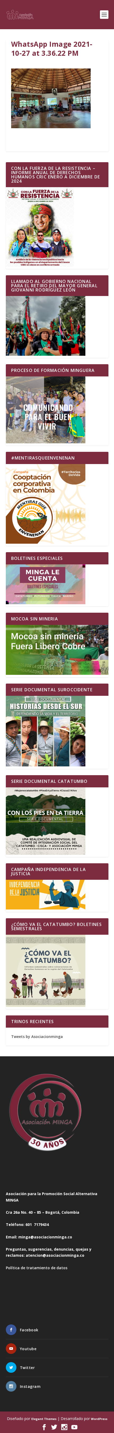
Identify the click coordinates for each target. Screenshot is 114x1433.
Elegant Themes (43, 1419)
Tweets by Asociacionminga (37, 1036)
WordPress (99, 1419)
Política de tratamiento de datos (36, 1267)
